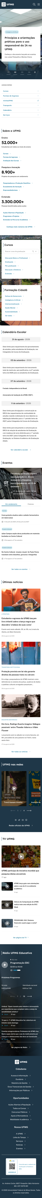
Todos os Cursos (19, 1108)
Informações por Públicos (19, 1090)
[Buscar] (33, 251)
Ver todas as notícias (19, 752)
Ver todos (8, 316)
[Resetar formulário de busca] (36, 251)
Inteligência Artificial (12, 300)
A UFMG (19, 1134)
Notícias (19, 1145)
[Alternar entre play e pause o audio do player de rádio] (5, 965)
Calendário (7, 110)
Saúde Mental (10, 308)
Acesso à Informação (19, 1076)
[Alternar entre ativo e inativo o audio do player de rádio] (11, 970)
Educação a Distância (13, 270)
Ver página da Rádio (19, 1047)
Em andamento (11, 504)
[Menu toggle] (38, 4)
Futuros (31, 504)
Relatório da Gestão (19, 1083)
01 (8, 72)
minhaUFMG (8, 101)
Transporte (7, 105)
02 (15, 72)
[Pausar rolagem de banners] (35, 72)
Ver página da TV (20, 938)
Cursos (5, 91)
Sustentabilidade (11, 312)
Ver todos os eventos (19, 569)
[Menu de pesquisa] (34, 4)
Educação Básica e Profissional (16, 258)
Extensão (8, 274)
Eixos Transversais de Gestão (19, 1087)
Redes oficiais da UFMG (19, 825)
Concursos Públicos (19, 1112)
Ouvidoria (19, 1079)
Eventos (19, 1148)
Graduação (9, 262)
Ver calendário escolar (19, 450)
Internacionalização (12, 304)
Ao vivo (14, 960)
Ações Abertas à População (19, 1105)
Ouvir (6, 1014)
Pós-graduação (10, 266)
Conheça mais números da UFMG (19, 227)
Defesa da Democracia (13, 296)
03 (22, 72)
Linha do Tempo (19, 1137)
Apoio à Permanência (19, 1116)
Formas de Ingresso (11, 96)
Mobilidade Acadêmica (19, 1119)
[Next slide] (29, 810)
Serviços (6, 115)
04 (29, 72)
